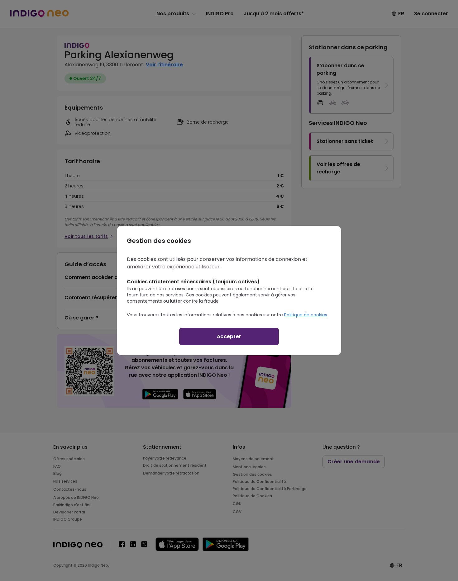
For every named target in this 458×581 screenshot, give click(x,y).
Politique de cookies (305, 315)
